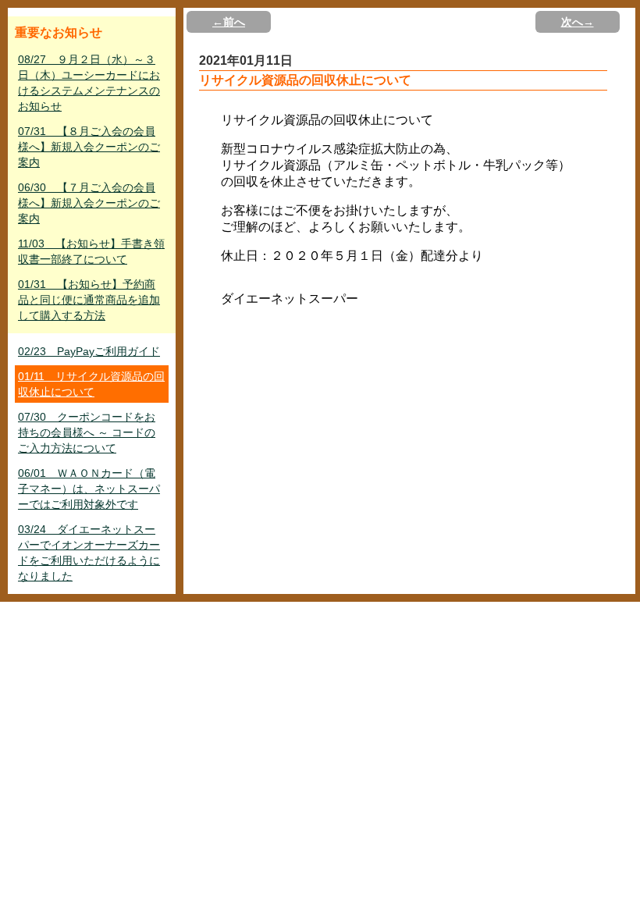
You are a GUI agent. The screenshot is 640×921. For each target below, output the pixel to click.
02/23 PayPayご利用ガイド (89, 351)
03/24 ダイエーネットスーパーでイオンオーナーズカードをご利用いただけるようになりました (89, 552)
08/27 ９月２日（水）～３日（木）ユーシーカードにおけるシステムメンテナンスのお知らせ (89, 82)
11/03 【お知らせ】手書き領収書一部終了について (91, 251)
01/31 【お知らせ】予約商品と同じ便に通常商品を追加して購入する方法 (89, 300)
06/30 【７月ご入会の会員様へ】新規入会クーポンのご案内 (89, 203)
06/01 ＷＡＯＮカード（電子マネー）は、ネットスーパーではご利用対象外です (89, 488)
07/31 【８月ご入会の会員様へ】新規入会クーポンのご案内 (89, 147)
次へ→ (577, 22)
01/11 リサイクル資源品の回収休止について (91, 384)
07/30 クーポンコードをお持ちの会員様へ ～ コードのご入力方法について (86, 432)
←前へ (228, 22)
